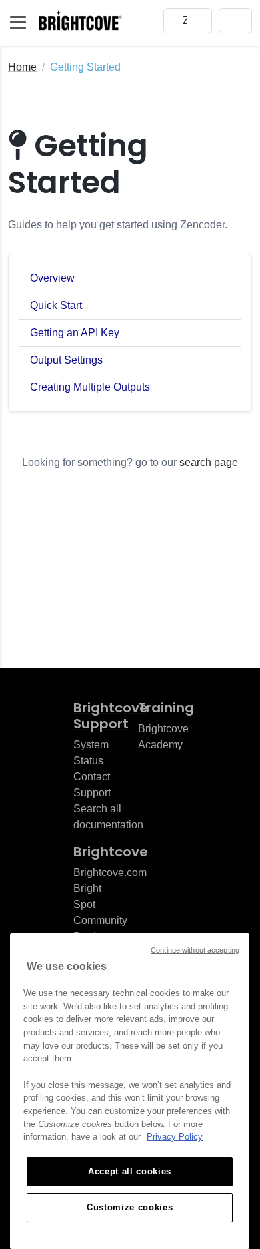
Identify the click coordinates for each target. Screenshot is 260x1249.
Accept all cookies (129, 1171)
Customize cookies (130, 1207)
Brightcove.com (110, 872)
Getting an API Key (74, 332)
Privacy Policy (175, 1137)
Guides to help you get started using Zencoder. (117, 224)
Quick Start (56, 305)
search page (208, 462)
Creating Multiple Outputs (90, 387)
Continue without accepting (195, 950)
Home (22, 67)
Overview (52, 278)
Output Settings (66, 360)
